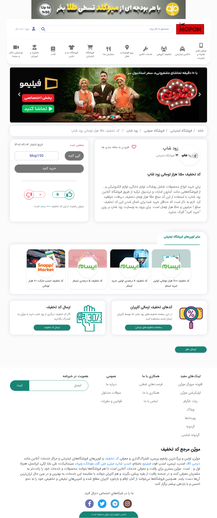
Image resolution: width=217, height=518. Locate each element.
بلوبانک (89, 464)
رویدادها (190, 418)
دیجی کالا (193, 464)
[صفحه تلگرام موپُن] (114, 503)
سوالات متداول (111, 393)
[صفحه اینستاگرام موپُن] (127, 503)
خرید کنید (49, 168)
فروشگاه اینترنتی (181, 131)
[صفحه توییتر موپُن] (102, 503)
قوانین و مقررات (111, 401)
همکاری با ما (151, 393)
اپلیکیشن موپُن (190, 393)
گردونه (190, 427)
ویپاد (79, 464)
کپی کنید (74, 156)
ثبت (19, 385)
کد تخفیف (112, 459)
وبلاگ (190, 410)
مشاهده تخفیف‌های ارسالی (148, 328)
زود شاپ (132, 131)
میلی (111, 464)
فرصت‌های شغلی (150, 384)
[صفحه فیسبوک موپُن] (89, 503)
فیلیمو (147, 464)
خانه (201, 131)
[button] (117, 117)
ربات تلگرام (191, 401)
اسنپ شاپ (123, 464)
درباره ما (111, 384)
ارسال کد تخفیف (52, 328)
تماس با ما (151, 401)
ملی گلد (101, 464)
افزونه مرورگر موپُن (190, 384)
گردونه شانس (190, 435)
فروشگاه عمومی (154, 131)
